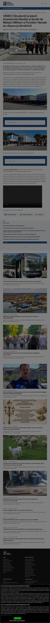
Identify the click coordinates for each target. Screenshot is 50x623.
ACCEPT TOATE (17, 618)
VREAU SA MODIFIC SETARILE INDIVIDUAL (17, 620)
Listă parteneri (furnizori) (6, 615)
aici (36, 598)
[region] (25, 603)
